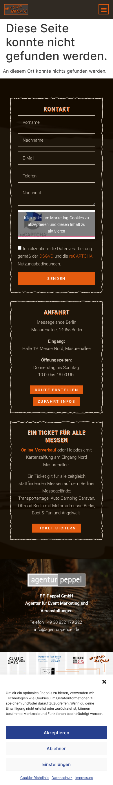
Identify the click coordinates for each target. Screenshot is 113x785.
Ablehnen (57, 748)
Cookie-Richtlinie (34, 777)
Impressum (84, 777)
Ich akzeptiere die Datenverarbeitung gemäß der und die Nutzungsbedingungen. (55, 256)
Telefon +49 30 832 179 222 (56, 622)
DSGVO (45, 256)
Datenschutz (62, 777)
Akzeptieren (56, 732)
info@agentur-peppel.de (56, 629)
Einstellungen (56, 764)
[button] (104, 682)
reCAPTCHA (80, 256)
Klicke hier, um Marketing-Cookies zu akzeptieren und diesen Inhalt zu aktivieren (56, 224)
